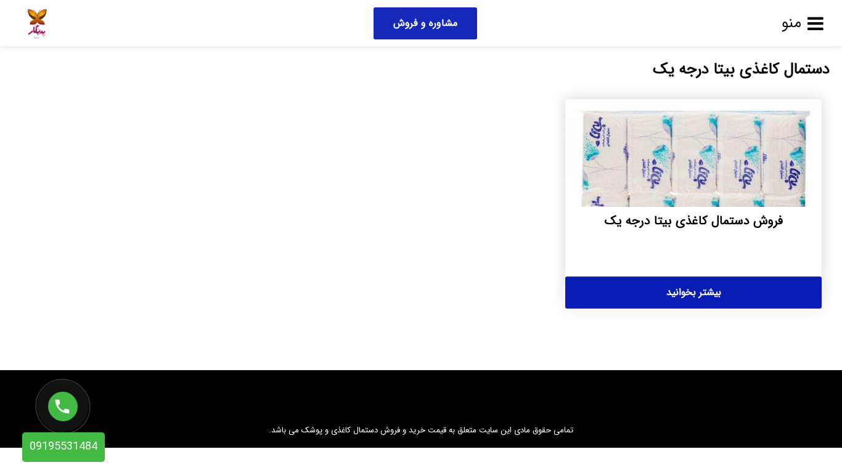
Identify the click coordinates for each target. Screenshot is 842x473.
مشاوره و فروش (425, 23)
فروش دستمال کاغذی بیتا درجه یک (694, 220)
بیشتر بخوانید (693, 292)
